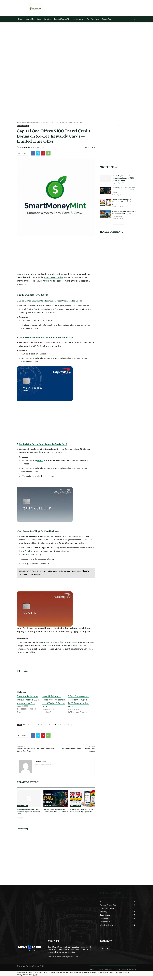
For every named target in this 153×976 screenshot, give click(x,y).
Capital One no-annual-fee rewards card (57, 642)
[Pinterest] (43, 153)
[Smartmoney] (18, 147)
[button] (133, 19)
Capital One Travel (35, 309)
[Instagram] (102, 948)
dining (40, 460)
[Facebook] (33, 153)
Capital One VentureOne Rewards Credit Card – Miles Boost (50, 300)
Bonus (30, 725)
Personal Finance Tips (62, 19)
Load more (117, 223)
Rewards (62, 725)
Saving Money (78, 19)
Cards (43, 725)
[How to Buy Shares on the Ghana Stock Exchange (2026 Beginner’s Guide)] (29, 798)
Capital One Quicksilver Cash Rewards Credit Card (46, 337)
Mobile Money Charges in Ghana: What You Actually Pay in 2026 (81, 810)
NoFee (56, 725)
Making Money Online (33, 19)
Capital (36, 725)
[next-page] (21, 818)
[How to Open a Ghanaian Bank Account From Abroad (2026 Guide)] (55, 798)
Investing (47, 19)
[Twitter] (38, 153)
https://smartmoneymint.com (43, 764)
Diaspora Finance (51, 806)
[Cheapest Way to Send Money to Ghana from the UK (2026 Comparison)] (105, 214)
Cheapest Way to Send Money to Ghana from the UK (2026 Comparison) (124, 213)
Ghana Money (22, 806)
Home (20, 19)
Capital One (22, 274)
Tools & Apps (107, 19)
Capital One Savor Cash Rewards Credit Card (43, 444)
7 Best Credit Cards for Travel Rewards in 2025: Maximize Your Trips (28, 699)
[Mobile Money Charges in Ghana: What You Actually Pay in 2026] (82, 798)
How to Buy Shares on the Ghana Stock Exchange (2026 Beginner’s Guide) (28, 811)
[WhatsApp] (48, 153)
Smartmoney (25, 147)
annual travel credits (53, 277)
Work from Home (93, 19)
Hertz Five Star (26, 551)
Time (69, 725)
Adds (24, 725)
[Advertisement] (95, 8)
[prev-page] (18, 818)
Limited (49, 725)
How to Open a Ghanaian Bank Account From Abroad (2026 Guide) (55, 810)
